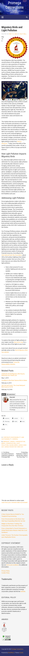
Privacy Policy (5, 571)
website (23, 591)
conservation (11, 443)
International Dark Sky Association (11, 255)
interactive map (18, 342)
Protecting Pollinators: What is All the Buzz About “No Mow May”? (22, 454)
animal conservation (17, 441)
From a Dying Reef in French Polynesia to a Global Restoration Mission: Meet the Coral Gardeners (14, 530)
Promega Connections (17, 649)
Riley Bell (23, 34)
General (15, 439)
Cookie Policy (5, 573)
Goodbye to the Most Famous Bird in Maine (14, 380)
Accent (21, 652)
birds (3, 443)
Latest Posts (12, 394)
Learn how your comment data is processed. (14, 502)
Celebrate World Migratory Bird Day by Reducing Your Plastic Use (13, 374)
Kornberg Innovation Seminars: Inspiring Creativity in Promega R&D (7, 454)
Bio (4, 394)
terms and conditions (12, 565)
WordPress (11, 652)
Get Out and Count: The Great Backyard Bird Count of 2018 (13, 386)
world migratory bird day (14, 447)
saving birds (13, 445)
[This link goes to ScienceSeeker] (4, 632)
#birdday (6, 441)
